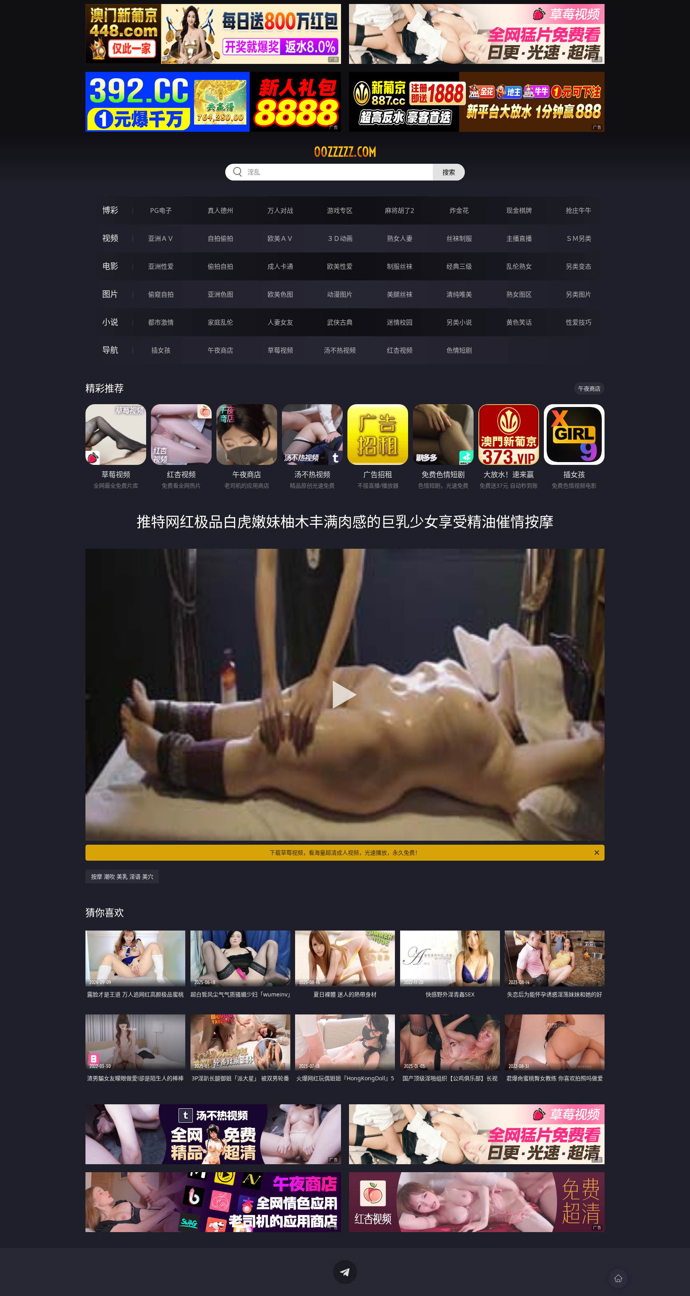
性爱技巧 (578, 322)
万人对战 (280, 210)
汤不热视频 (340, 350)
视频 (110, 238)
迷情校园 (399, 322)
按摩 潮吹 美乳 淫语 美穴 (122, 876)
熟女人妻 (399, 238)
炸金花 (459, 210)
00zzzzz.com (345, 152)
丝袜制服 (459, 238)
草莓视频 (280, 350)
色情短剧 (459, 350)
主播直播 (519, 238)
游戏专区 (340, 210)
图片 (110, 294)
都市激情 (161, 322)
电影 (110, 266)
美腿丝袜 (399, 294)
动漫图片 (340, 294)
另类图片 (578, 294)
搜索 (448, 172)
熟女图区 (519, 294)
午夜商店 (220, 350)
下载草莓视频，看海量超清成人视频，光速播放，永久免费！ (345, 852)
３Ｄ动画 (340, 238)
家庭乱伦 (220, 322)
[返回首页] (618, 1278)
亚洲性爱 (161, 266)
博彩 (110, 210)
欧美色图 (280, 294)
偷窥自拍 (161, 294)
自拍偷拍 (220, 238)
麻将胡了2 (399, 210)
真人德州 (220, 210)
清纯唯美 (459, 294)
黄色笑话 (519, 322)
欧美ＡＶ (280, 238)
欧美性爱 (340, 266)
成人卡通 (280, 266)
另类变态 (578, 266)
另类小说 (459, 322)
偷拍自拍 (220, 266)
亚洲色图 (220, 294)
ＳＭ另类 (578, 238)
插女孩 (161, 350)
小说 (110, 322)
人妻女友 (280, 322)
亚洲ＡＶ (161, 238)
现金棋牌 (519, 210)
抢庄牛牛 (578, 210)
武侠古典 (340, 322)
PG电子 (161, 210)
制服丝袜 (399, 266)
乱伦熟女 (519, 266)
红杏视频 (399, 350)
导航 (110, 350)
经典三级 (459, 266)
